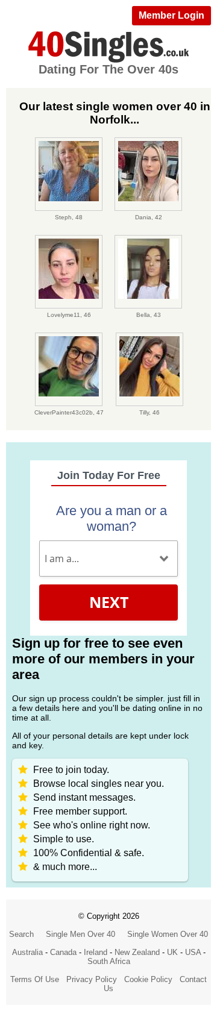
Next (108, 602)
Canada (63, 952)
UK (172, 952)
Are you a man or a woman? (111, 518)
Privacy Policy (91, 979)
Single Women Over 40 (167, 934)
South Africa (108, 961)
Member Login (171, 15)
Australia (27, 952)
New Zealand (137, 952)
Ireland (95, 952)
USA (193, 952)
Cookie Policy (148, 979)
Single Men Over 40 (80, 934)
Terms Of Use (34, 979)
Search (21, 934)
